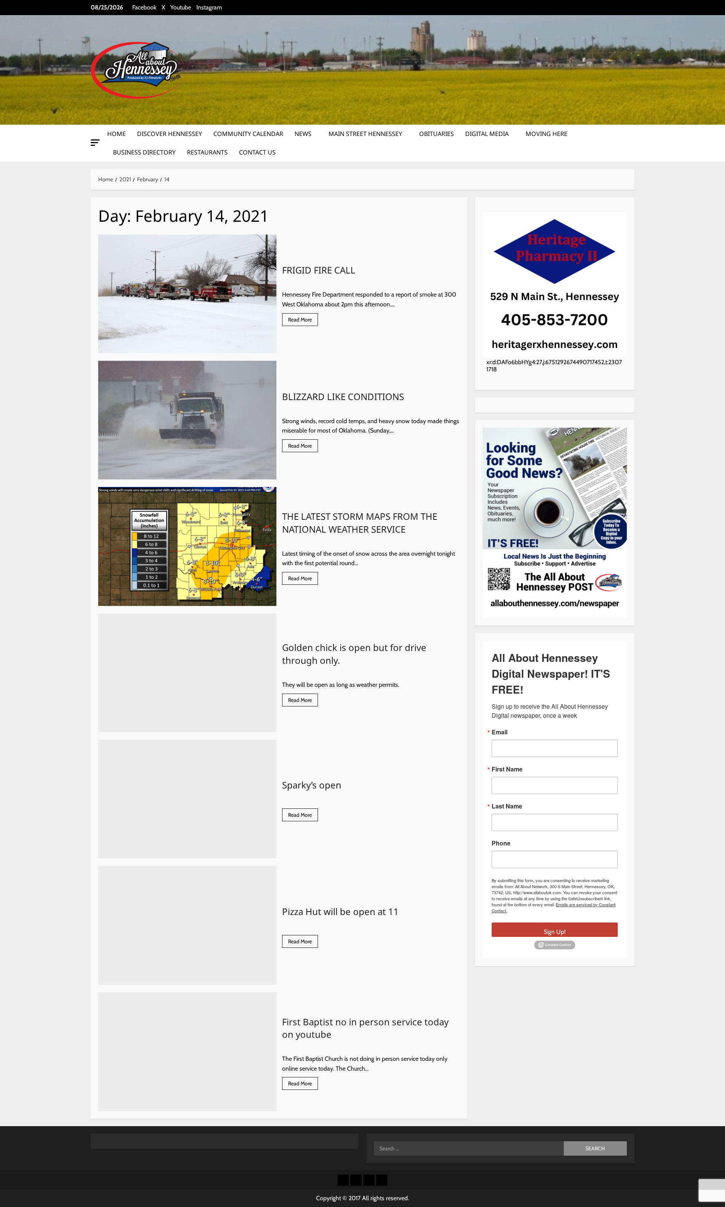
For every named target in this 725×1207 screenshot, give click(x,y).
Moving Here (547, 134)
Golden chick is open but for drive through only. (187, 673)
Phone (501, 843)
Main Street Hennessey (365, 134)
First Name (507, 769)
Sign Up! (555, 931)
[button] (95, 142)
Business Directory (144, 152)
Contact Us (257, 152)
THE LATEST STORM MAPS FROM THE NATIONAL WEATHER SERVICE (187, 546)
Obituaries (436, 134)
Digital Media (487, 134)
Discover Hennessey (169, 134)
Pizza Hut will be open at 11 (187, 925)
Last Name (507, 806)
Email (500, 732)
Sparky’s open (187, 799)
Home (116, 134)
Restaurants (207, 152)
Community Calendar (248, 134)
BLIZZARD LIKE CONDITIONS (187, 420)
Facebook (144, 7)
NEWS (303, 134)
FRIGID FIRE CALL (187, 294)
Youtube (180, 7)
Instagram (209, 7)
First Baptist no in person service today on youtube (187, 1051)
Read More (303, 321)
